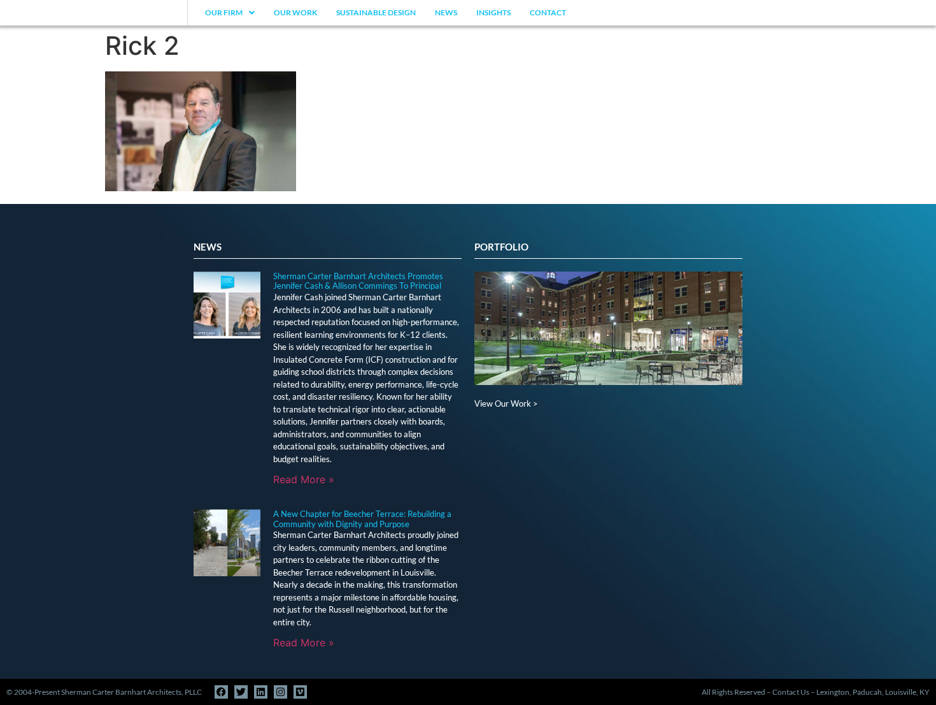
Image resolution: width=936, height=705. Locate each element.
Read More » (303, 479)
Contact (548, 12)
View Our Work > (506, 403)
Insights (493, 12)
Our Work (295, 12)
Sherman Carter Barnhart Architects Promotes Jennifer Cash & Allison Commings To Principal (358, 281)
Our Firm (224, 12)
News (446, 12)
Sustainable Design (376, 12)
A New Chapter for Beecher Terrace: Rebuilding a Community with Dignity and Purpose (362, 519)
